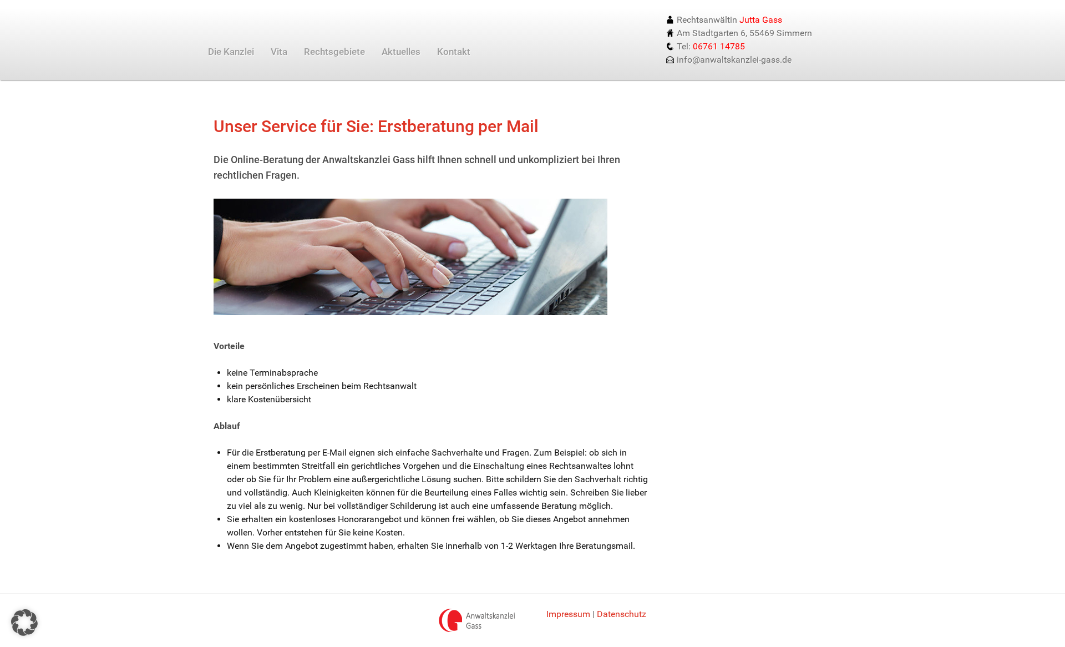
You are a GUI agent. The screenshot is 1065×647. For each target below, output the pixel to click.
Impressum (568, 614)
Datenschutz (621, 614)
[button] (24, 622)
